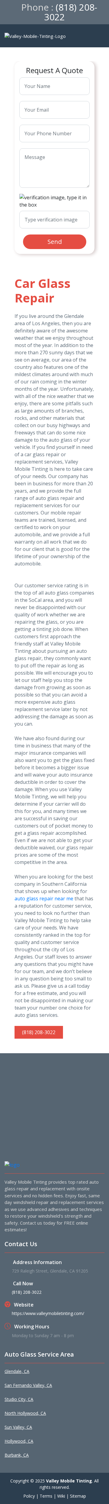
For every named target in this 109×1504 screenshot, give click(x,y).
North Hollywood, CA (25, 1413)
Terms (46, 1496)
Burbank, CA (17, 1455)
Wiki (61, 1496)
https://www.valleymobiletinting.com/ (48, 1313)
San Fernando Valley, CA (28, 1385)
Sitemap (78, 1496)
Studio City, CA (19, 1399)
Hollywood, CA (19, 1441)
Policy (29, 1496)
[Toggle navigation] (99, 36)
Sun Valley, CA (18, 1427)
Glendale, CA (17, 1371)
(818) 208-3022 (70, 12)
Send (55, 242)
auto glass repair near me (44, 898)
